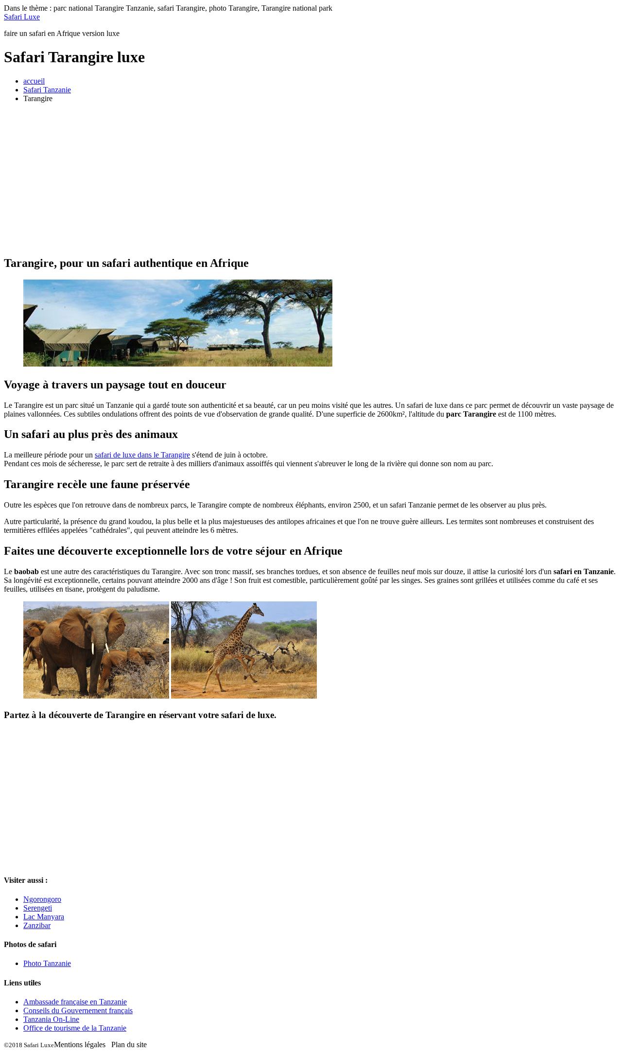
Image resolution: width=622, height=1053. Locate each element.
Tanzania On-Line (51, 1019)
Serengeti (37, 908)
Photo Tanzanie (47, 963)
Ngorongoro (42, 899)
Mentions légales (79, 1044)
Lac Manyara (43, 917)
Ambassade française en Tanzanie (75, 1002)
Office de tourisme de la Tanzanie (74, 1028)
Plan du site (129, 1044)
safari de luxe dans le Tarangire (142, 455)
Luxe (22, 17)
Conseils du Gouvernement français (78, 1010)
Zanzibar (37, 925)
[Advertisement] (311, 179)
